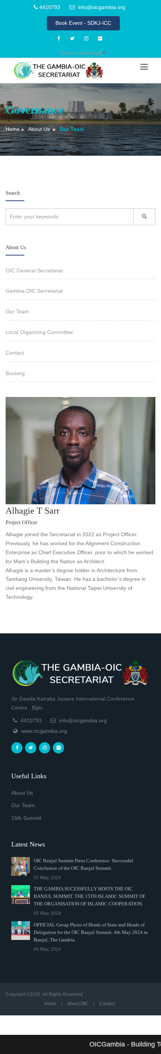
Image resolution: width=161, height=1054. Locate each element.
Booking (15, 373)
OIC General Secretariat (34, 271)
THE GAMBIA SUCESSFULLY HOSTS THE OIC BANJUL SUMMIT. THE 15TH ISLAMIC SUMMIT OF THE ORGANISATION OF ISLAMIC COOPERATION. (89, 896)
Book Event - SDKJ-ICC (83, 23)
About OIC (77, 1003)
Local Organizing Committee (39, 332)
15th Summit (26, 818)
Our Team (17, 311)
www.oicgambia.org (44, 731)
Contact (15, 353)
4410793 (49, 7)
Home (13, 129)
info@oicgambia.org (100, 7)
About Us (39, 129)
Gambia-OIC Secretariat (34, 291)
